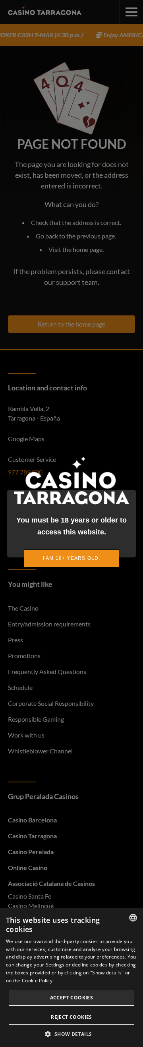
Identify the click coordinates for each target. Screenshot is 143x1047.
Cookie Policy (37, 980)
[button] (71, 1034)
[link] (71, 558)
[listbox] (133, 918)
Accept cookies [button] (71, 997)
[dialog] (71, 977)
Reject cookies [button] (71, 1017)
